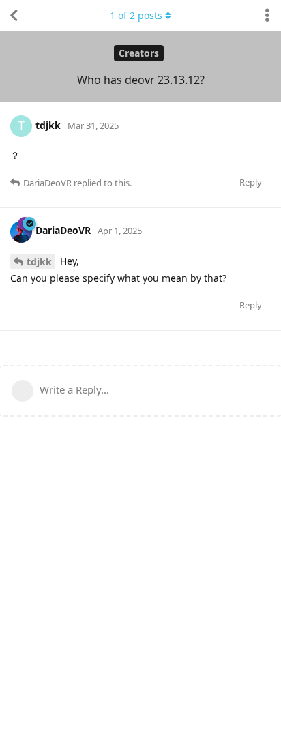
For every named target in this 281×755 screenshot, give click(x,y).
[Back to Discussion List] (13, 15)
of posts (136, 15)
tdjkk (39, 261)
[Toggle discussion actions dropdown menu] (267, 15)
